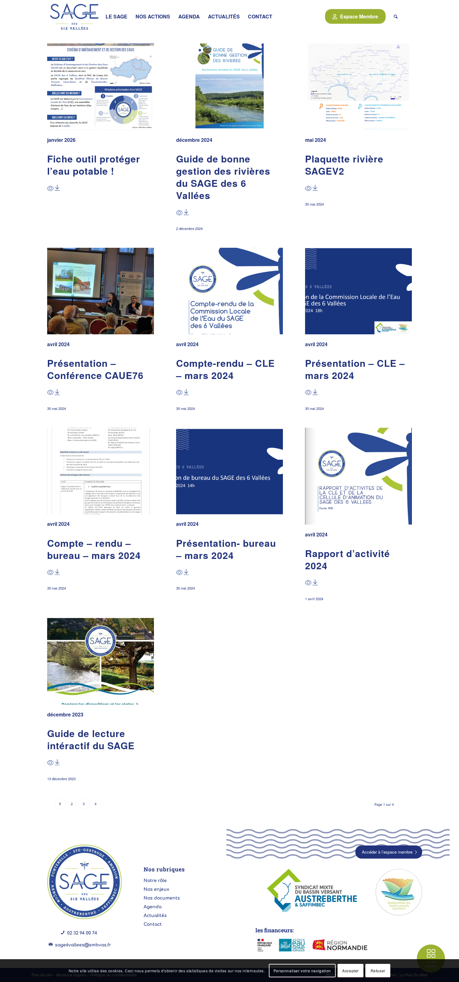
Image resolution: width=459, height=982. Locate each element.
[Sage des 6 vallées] (74, 16)
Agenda (152, 907)
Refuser (378, 970)
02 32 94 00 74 (82, 933)
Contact (153, 924)
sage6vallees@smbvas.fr (83, 945)
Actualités (155, 915)
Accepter (350, 970)
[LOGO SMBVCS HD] (398, 892)
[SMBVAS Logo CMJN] (313, 891)
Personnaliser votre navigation (302, 970)
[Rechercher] (396, 16)
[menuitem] (116, 16)
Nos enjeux (156, 889)
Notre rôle (155, 880)
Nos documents (162, 898)
